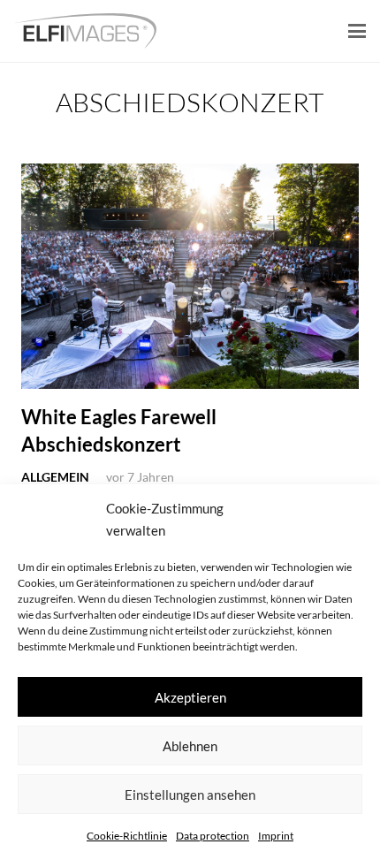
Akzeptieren (190, 697)
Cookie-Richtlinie (127, 835)
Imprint (275, 835)
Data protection (212, 835)
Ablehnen (190, 746)
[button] (357, 31)
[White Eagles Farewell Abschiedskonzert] (190, 276)
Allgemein (55, 476)
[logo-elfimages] (85, 31)
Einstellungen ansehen (190, 794)
